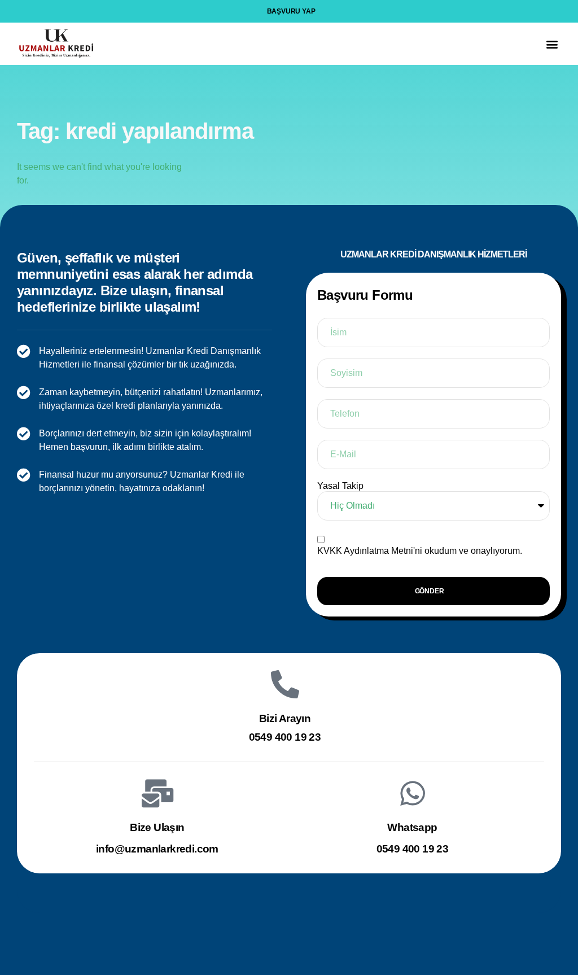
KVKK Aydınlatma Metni (365, 551)
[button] (551, 43)
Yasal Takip (340, 486)
